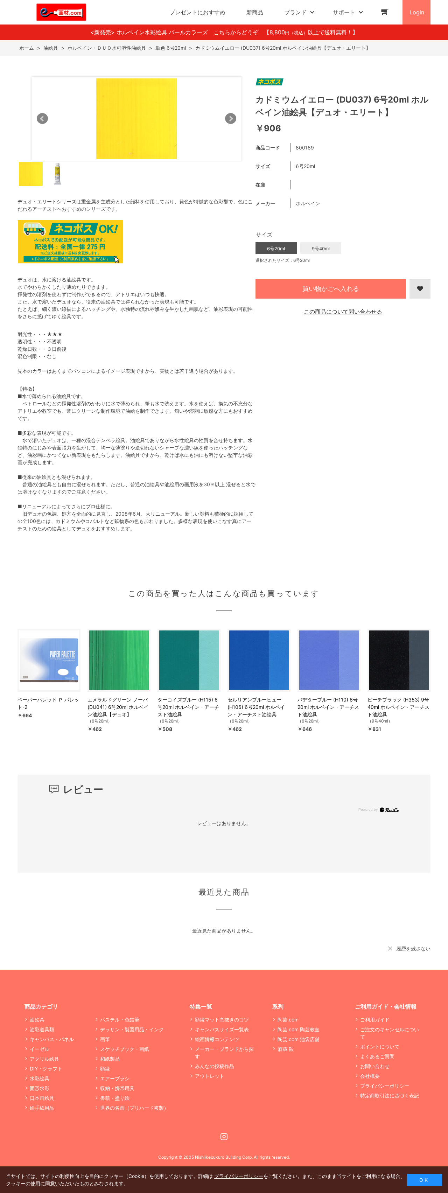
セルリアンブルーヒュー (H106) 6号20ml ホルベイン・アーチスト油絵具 (256, 707)
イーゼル (39, 1049)
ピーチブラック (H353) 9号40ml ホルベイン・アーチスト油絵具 (398, 707)
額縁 (105, 1069)
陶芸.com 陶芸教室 (299, 1029)
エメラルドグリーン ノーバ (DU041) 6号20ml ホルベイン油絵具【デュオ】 (118, 707)
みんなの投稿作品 (214, 1066)
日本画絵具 (42, 1098)
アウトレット (209, 1076)
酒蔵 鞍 (286, 1049)
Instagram (224, 1136)
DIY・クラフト (46, 1069)
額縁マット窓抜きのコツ (222, 1020)
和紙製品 (110, 1059)
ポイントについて (379, 1046)
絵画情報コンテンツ (217, 1039)
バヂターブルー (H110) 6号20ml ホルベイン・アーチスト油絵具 (328, 707)
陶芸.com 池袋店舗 (299, 1039)
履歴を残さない (413, 948)
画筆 (105, 1039)
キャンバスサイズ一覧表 (222, 1029)
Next (230, 118)
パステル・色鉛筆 (119, 1020)
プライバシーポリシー (384, 1086)
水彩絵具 (39, 1078)
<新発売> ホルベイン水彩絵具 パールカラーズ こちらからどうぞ (177, 32)
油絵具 (37, 1020)
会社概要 (370, 1076)
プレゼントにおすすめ (197, 12)
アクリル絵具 (44, 1059)
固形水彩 (39, 1088)
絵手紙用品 (42, 1108)
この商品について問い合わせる (343, 311)
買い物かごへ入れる (330, 288)
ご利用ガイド (375, 1020)
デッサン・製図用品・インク (132, 1029)
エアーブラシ (115, 1078)
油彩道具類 (42, 1029)
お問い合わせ (375, 1066)
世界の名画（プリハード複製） (134, 1108)
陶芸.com (288, 1020)
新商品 (254, 12)
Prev (42, 118)
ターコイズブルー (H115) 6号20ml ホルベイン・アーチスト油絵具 (188, 707)
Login (417, 12)
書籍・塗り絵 (115, 1098)
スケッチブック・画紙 (124, 1049)
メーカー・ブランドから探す (224, 1052)
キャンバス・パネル (52, 1039)
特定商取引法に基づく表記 (389, 1095)
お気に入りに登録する (420, 289)
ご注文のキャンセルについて (389, 1033)
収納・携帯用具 (117, 1088)
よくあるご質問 (377, 1056)
